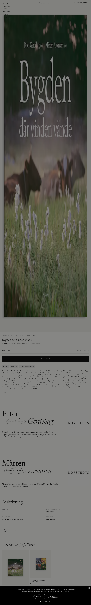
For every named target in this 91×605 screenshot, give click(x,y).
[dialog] (45, 302)
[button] (45, 601)
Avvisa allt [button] (53, 596)
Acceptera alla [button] (40, 596)
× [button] (89, 588)
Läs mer (67, 591)
